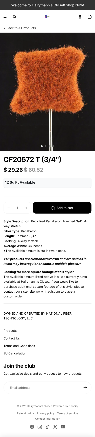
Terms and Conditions (19, 346)
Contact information (47, 418)
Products (10, 330)
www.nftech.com (48, 291)
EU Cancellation (15, 353)
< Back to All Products (20, 28)
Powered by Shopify (65, 406)
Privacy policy (46, 413)
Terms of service (67, 413)
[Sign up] (85, 388)
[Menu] (5, 17)
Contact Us (12, 338)
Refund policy (25, 413)
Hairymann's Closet (39, 406)
